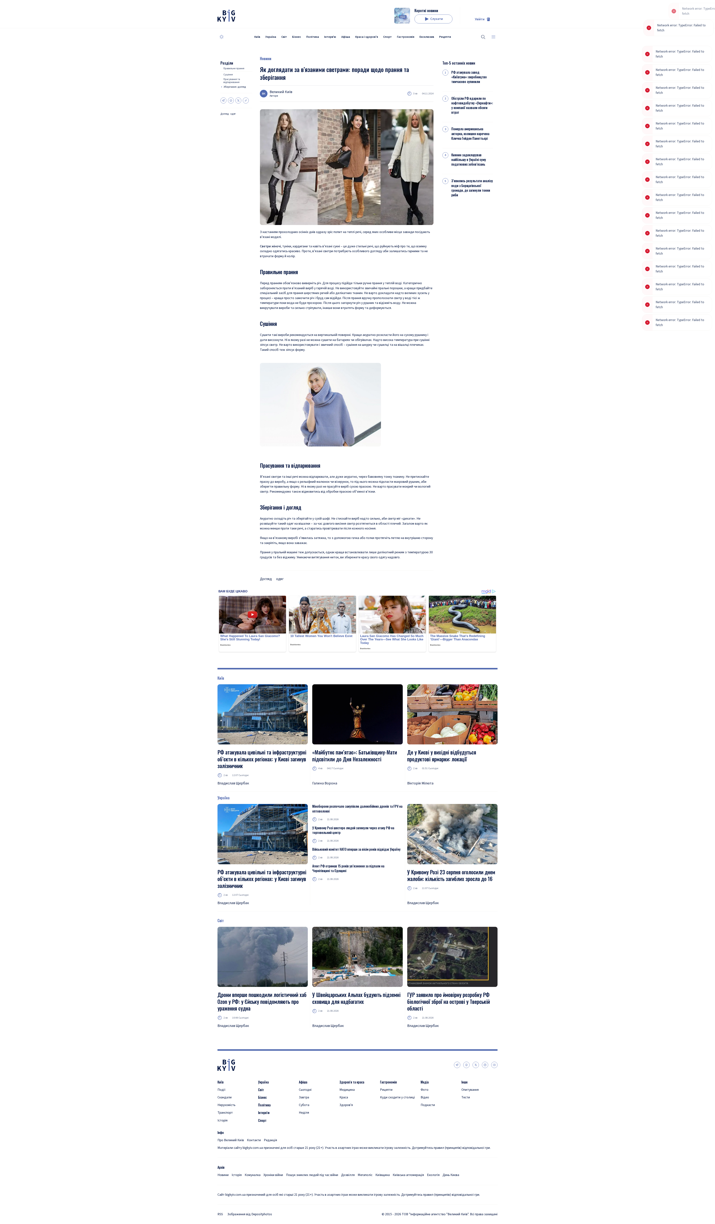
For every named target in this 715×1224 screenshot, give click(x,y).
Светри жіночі (270, 246)
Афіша (345, 37)
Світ (284, 37)
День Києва (451, 1175)
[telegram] (457, 1065)
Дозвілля (348, 1175)
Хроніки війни (273, 1175)
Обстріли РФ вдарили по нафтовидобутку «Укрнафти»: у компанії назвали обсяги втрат (472, 105)
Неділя (304, 1112)
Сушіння (228, 74)
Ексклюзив (427, 37)
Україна (270, 37)
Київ (257, 37)
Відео (425, 1097)
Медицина (347, 1089)
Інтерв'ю (330, 37)
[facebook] (466, 1065)
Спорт (387, 37)
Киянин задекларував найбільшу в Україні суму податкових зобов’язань (468, 160)
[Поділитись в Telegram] (223, 100)
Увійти (479, 19)
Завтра (304, 1097)
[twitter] (476, 1065)
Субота (304, 1105)
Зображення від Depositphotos (249, 1214)
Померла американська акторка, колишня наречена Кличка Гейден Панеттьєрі (470, 134)
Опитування (470, 1089)
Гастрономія (405, 37)
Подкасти (428, 1105)
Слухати (436, 19)
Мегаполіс (365, 1175)
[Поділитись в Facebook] (231, 100)
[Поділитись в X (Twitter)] (238, 100)
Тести (465, 1097)
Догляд (224, 114)
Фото (424, 1089)
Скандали (224, 1097)
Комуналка (252, 1175)
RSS (220, 1214)
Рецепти (445, 37)
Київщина (382, 1175)
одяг (233, 114)
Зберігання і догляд (234, 87)
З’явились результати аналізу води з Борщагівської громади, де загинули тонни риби (472, 187)
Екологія (433, 1175)
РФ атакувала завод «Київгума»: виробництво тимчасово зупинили (469, 77)
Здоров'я (346, 1105)
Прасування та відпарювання (231, 81)
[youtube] (494, 1065)
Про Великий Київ (230, 1140)
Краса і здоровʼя (366, 37)
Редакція (270, 1140)
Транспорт (225, 1112)
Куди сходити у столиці (397, 1097)
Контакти (254, 1140)
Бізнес (296, 37)
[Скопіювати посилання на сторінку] (246, 100)
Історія (222, 1120)
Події (221, 1089)
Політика (312, 37)
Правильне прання (233, 68)
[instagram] (485, 1065)
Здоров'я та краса (351, 1082)
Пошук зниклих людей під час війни (312, 1175)
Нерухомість (226, 1105)
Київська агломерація (408, 1175)
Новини (265, 58)
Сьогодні (305, 1089)
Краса (343, 1097)
